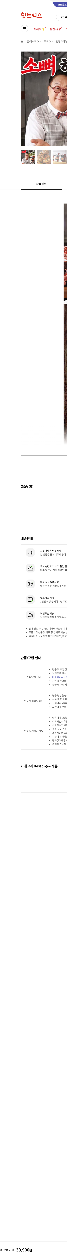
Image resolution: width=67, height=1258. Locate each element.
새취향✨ (39, 29)
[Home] (22, 41)
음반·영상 (55, 29)
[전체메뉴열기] (24, 28)
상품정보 (41, 184)
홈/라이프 (31, 41)
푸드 (46, 41)
